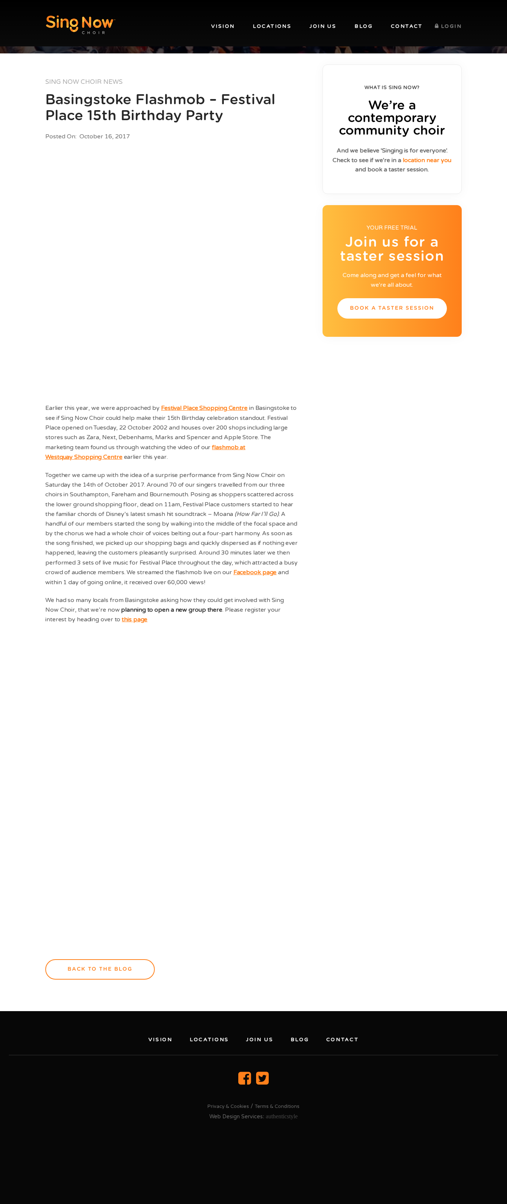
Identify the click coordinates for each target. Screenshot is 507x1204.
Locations (272, 26)
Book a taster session (392, 308)
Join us (323, 26)
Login (451, 26)
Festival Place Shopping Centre (204, 408)
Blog (363, 26)
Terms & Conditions (277, 1106)
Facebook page (255, 572)
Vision (223, 26)
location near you (427, 160)
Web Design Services (236, 1116)
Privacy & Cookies (228, 1106)
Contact (407, 26)
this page (134, 619)
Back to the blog (100, 969)
